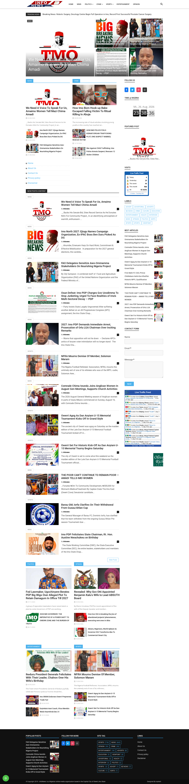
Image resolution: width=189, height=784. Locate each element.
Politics (30, 564)
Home (30, 163)
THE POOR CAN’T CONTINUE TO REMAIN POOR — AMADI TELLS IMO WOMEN (90, 476)
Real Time (142, 445)
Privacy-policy (34, 178)
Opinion (79, 564)
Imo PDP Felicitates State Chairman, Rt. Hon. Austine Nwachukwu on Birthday (87, 536)
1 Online (132, 193)
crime (137, 211)
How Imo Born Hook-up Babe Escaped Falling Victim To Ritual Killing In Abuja (92, 111)
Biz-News (129, 211)
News (29, 81)
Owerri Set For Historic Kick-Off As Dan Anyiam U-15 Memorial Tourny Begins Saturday (89, 447)
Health (144, 215)
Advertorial (139, 207)
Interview (153, 215)
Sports (30, 351)
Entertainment (33, 647)
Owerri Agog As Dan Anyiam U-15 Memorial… (140, 398)
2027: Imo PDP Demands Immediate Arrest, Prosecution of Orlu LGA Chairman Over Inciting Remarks (145, 69)
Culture (146, 211)
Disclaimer (32, 183)
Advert (129, 207)
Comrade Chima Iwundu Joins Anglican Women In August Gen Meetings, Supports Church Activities (89, 387)
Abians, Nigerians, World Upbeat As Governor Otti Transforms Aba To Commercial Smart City (102, 632)
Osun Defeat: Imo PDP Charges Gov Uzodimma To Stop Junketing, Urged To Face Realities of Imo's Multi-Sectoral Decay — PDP (111, 68)
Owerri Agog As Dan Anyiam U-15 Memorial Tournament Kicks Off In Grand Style (86, 417)
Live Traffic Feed (143, 392)
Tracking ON (139, 193)
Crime (76, 81)
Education (156, 211)
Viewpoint (147, 223)
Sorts (153, 219)
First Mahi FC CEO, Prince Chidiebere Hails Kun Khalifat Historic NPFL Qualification (137, 276)
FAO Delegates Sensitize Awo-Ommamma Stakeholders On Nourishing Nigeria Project (144, 41)
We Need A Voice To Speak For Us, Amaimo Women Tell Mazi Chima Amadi (59, 64)
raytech (158, 781)
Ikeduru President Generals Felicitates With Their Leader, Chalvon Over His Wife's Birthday (48, 677)
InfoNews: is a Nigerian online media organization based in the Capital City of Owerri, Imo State (72, 781)
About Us (32, 168)
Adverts (150, 207)
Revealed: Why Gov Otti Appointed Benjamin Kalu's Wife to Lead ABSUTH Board (97, 595)
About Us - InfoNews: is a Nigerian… (140, 421)
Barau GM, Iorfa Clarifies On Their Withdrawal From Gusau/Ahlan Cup (87, 506)
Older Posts (113, 560)
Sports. (137, 223)
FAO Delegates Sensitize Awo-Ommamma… (141, 407)
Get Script (135, 445)
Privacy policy (142, 754)
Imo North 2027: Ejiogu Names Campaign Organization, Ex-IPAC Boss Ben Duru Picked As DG (111, 41)
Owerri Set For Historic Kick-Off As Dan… (142, 403)
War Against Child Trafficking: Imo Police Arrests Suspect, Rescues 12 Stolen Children (100, 151)
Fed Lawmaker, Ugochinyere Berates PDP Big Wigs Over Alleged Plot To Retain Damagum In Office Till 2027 (47, 595)
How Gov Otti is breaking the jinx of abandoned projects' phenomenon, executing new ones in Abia (102, 617)
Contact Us (33, 173)
